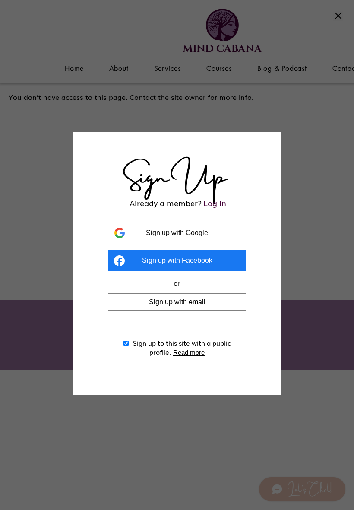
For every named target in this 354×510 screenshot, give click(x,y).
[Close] (338, 16)
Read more (189, 352)
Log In (214, 203)
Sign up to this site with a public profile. (182, 347)
